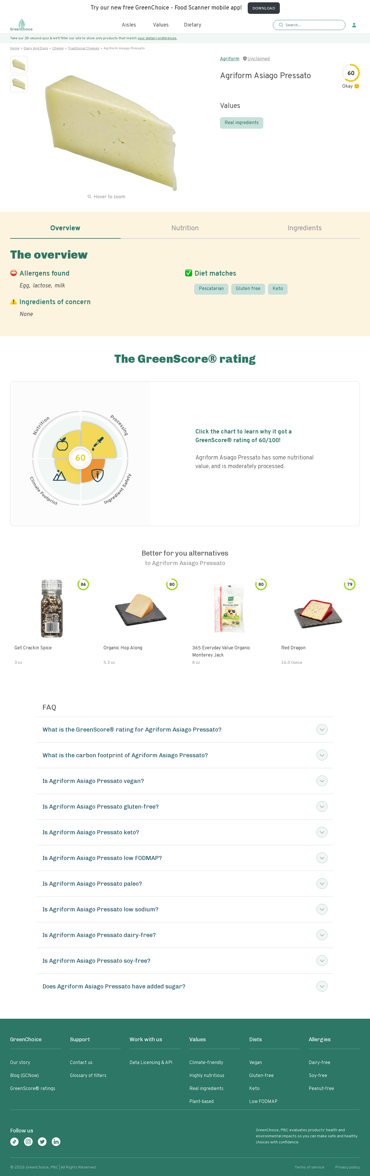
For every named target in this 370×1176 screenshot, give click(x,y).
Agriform (229, 59)
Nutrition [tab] (185, 228)
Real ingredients (242, 123)
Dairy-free (319, 1063)
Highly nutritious (206, 1076)
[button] (309, 25)
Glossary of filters (88, 1076)
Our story (20, 1063)
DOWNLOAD (263, 8)
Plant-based (201, 1102)
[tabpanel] (185, 282)
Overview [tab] (65, 228)
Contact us (81, 1063)
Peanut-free (321, 1089)
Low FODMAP (263, 1102)
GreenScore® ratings (32, 1089)
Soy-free (318, 1076)
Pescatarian (211, 289)
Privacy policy (347, 1167)
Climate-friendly (206, 1063)
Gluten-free (261, 1076)
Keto (278, 289)
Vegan (255, 1063)
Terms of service (309, 1167)
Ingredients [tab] (305, 228)
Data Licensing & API (151, 1063)
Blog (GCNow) (24, 1076)
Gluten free (248, 289)
